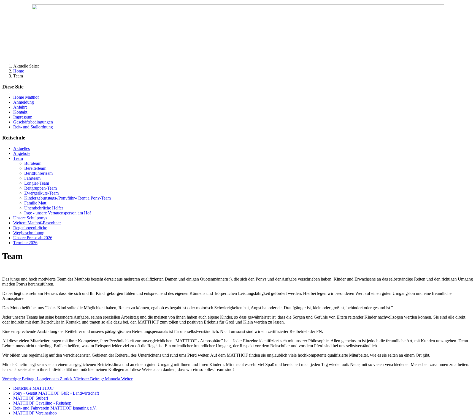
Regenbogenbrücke (30, 227)
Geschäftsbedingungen (33, 122)
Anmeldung (23, 102)
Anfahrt (20, 107)
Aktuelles (21, 148)
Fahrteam (32, 178)
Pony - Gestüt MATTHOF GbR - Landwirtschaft (56, 393)
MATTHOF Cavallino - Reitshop (42, 403)
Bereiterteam (35, 168)
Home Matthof (26, 97)
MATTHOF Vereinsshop (35, 413)
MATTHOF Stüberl (30, 398)
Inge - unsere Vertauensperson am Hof (57, 213)
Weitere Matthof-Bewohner (37, 222)
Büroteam (32, 163)
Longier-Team (36, 183)
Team (18, 158)
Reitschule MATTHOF (33, 388)
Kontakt (20, 112)
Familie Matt (35, 203)
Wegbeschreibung (28, 232)
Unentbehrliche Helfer (43, 208)
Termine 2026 (25, 242)
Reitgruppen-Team (40, 188)
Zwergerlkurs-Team (41, 193)
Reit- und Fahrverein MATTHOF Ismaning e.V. (55, 408)
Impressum (22, 117)
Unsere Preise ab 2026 (32, 237)
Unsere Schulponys (30, 218)
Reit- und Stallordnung (33, 127)
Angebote (21, 153)
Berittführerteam (38, 173)
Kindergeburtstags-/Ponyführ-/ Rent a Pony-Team (67, 198)
